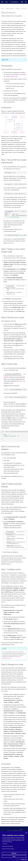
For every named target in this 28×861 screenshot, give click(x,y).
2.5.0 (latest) (14, 2)
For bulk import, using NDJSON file (13, 374)
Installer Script (14, 76)
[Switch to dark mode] (22, 1)
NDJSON (6, 377)
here (21, 381)
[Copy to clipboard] (25, 173)
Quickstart (23, 74)
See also (6, 59)
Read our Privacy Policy (8, 848)
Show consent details (7, 846)
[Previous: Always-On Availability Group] (2, 830)
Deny (14, 856)
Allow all (14, 853)
